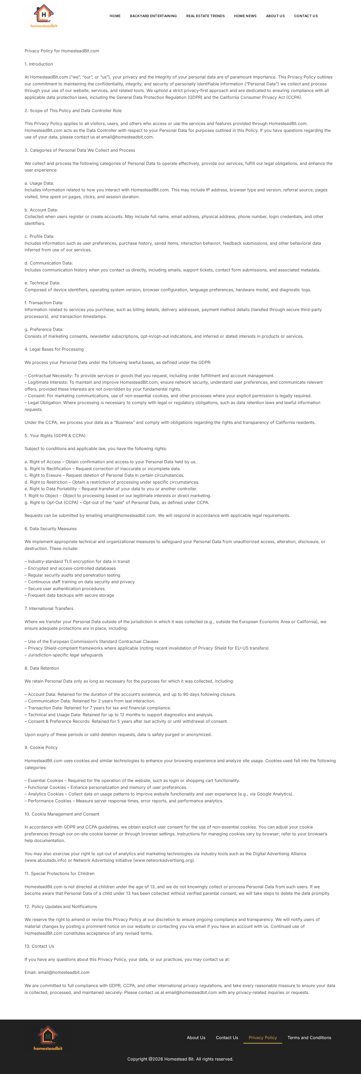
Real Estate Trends (205, 16)
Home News (245, 16)
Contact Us (306, 16)
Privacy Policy (263, 1037)
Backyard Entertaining (153, 16)
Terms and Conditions (309, 1037)
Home (115, 16)
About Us (275, 16)
